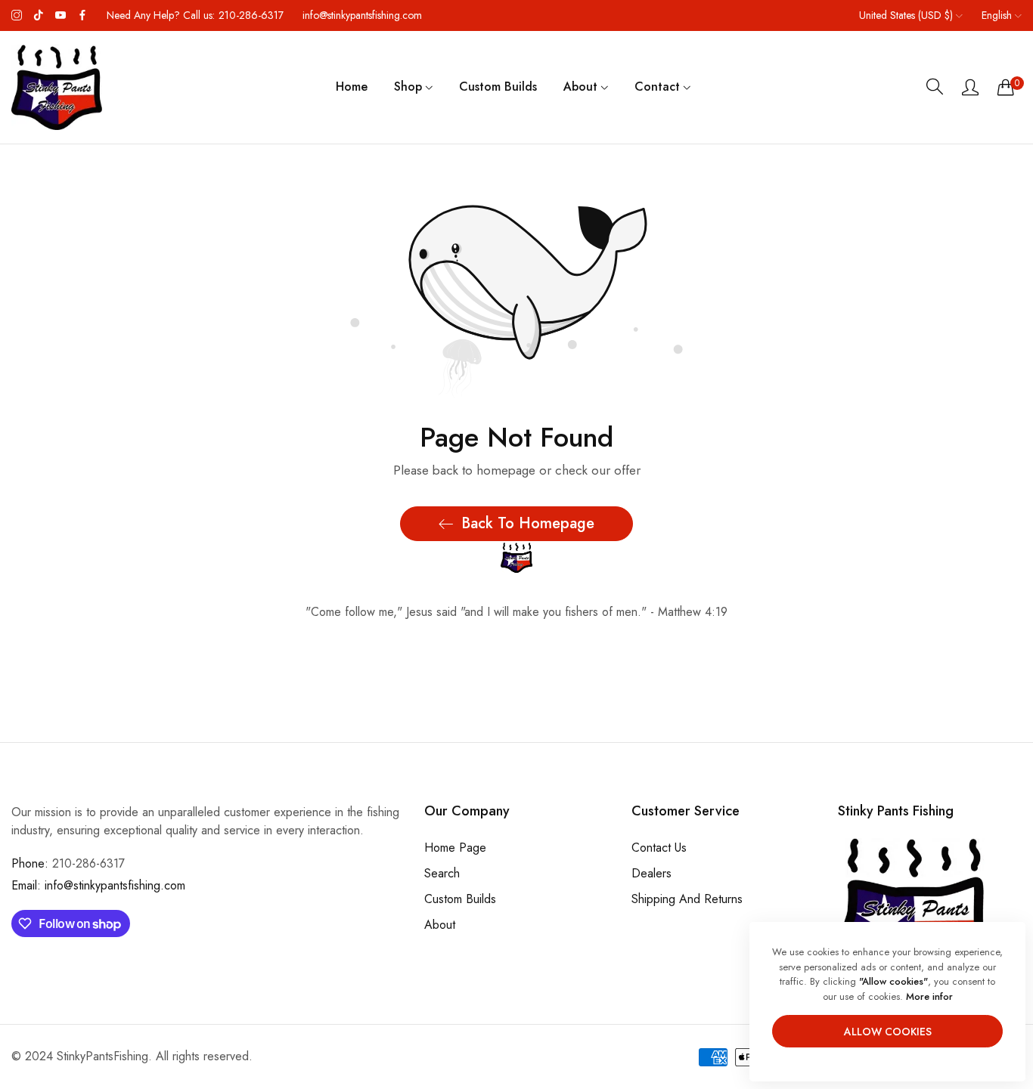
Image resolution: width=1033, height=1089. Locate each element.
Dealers (651, 872)
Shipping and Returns (687, 898)
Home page (455, 846)
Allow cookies (888, 1031)
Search (442, 872)
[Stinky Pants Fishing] (56, 87)
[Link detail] (16, 15)
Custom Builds (460, 898)
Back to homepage (527, 523)
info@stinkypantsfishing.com (98, 885)
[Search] (934, 87)
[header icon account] (970, 87)
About (439, 924)
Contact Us (659, 846)
